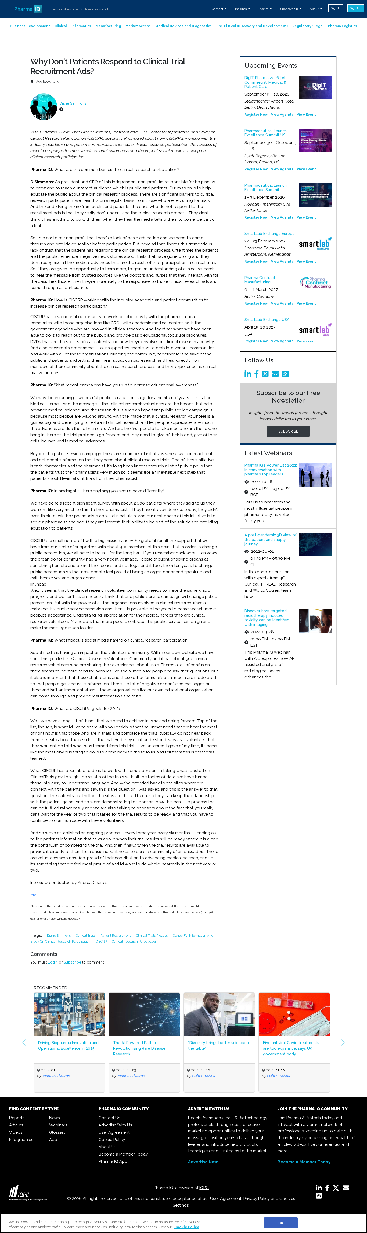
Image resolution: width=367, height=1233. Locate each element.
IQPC (33, 895)
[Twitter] (266, 375)
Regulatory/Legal (307, 26)
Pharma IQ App (113, 1161)
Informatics (81, 26)
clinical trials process (152, 935)
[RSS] (319, 1197)
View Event (306, 114)
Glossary (57, 1132)
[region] (183, 1223)
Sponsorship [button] (289, 9)
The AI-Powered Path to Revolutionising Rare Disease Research (139, 1048)
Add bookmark (47, 81)
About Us (107, 1146)
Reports (16, 1117)
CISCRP (101, 941)
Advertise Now (203, 1162)
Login (53, 962)
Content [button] (218, 9)
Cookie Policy (112, 1139)
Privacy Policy (256, 1198)
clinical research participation (134, 941)
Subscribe (72, 962)
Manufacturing (108, 26)
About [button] (314, 9)
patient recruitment (116, 935)
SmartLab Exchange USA (266, 320)
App (53, 1139)
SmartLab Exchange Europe (269, 233)
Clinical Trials (86, 935)
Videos (15, 1132)
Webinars (58, 1125)
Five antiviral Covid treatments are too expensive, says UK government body (291, 1048)
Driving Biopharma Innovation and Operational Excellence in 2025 (68, 1046)
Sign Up (355, 8)
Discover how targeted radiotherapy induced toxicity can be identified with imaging (266, 617)
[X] (337, 1189)
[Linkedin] (248, 375)
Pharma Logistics (342, 26)
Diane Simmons (73, 103)
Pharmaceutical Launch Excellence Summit (265, 187)
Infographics (21, 1139)
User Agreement (114, 1132)
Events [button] (263, 9)
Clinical (61, 26)
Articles (16, 1125)
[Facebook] (257, 375)
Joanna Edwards (56, 1075)
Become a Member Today (123, 1154)
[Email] (276, 375)
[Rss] (286, 375)
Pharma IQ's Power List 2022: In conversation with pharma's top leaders (270, 470)
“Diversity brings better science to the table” (219, 1046)
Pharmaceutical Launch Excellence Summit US (265, 133)
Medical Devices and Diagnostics (183, 26)
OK (280, 1223)
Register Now (256, 114)
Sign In (336, 8)
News (54, 1117)
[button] (24, 1042)
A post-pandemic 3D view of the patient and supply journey (270, 539)
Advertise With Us (115, 1125)
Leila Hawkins (203, 1075)
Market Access (138, 26)
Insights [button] (241, 9)
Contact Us (109, 1117)
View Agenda (282, 114)
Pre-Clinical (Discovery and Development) (252, 26)
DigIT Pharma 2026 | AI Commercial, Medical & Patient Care (265, 82)
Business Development (30, 26)
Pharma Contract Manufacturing (259, 280)
